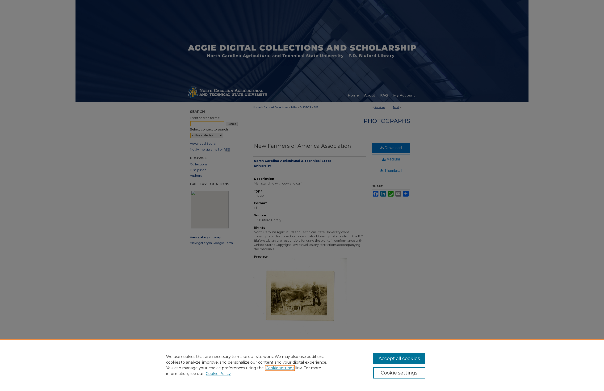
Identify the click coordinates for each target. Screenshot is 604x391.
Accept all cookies (399, 358)
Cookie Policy (218, 373)
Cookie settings (280, 368)
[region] (302, 365)
